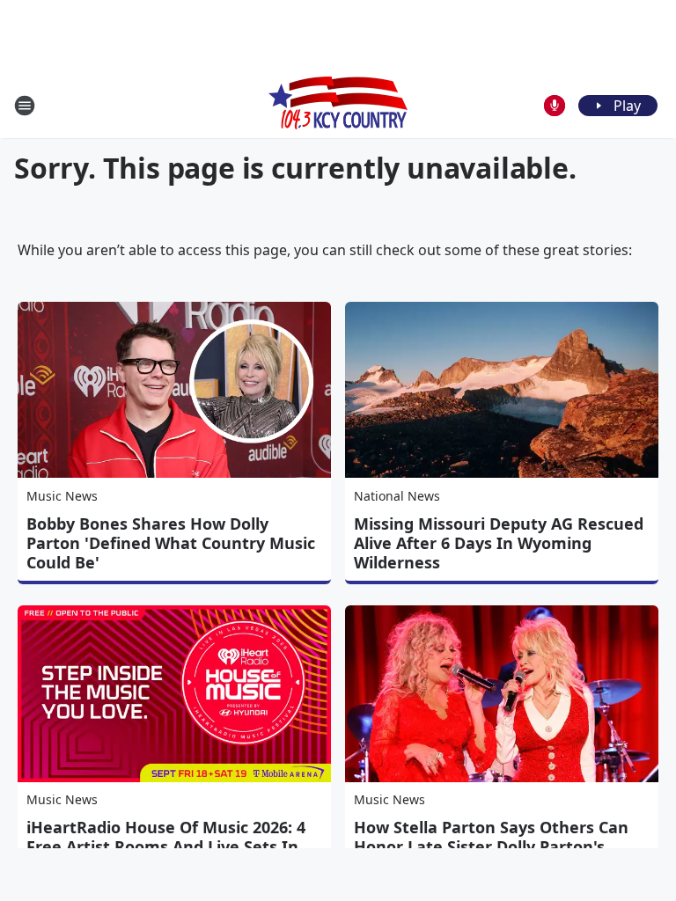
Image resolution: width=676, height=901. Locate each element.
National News (397, 495)
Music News (62, 495)
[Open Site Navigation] (24, 105)
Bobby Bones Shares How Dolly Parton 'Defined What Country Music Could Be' (170, 543)
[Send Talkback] (554, 105)
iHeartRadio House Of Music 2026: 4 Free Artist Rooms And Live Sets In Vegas (165, 846)
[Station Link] (338, 105)
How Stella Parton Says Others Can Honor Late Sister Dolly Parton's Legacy (491, 846)
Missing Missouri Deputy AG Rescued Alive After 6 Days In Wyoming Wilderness (498, 543)
